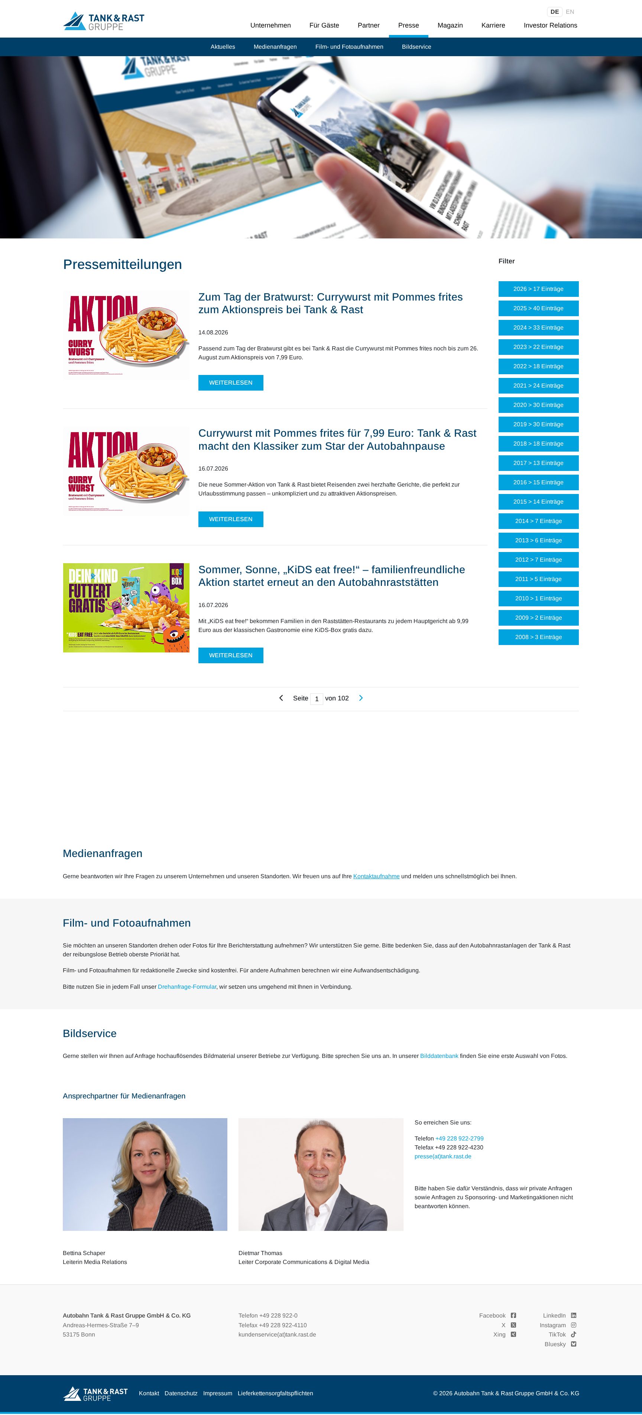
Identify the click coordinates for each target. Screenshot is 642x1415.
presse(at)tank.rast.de (443, 1156)
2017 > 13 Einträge (538, 463)
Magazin (450, 25)
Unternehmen (270, 25)
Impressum (217, 1393)
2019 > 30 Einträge (538, 424)
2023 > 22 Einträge (538, 347)
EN (570, 12)
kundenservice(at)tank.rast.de (277, 1334)
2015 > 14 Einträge (538, 501)
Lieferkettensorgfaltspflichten (275, 1393)
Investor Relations (550, 25)
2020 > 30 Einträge (538, 405)
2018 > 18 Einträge (538, 443)
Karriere (493, 25)
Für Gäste (324, 25)
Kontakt (149, 1393)
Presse (408, 25)
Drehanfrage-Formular (187, 987)
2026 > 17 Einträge (538, 289)
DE (555, 12)
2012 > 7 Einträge (538, 559)
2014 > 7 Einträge (538, 521)
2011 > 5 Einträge (538, 579)
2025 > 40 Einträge (538, 308)
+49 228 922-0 (278, 1315)
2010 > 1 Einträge (538, 598)
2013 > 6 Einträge (538, 540)
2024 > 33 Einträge (538, 327)
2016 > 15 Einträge (538, 482)
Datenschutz (181, 1393)
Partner (369, 25)
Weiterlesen (231, 382)
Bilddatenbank (439, 1056)
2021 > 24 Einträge (538, 385)
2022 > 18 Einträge (538, 366)
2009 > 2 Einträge (538, 618)
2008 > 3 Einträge (538, 637)
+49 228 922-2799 (459, 1138)
